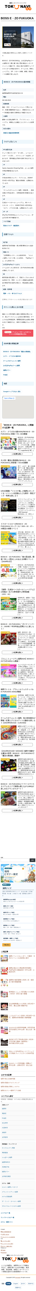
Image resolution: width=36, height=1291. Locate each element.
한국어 (23, 1283)
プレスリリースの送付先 (8, 1237)
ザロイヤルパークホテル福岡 (11, 1206)
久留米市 (5, 1127)
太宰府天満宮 (6, 1176)
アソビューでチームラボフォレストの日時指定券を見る (20, 333)
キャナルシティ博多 (8, 1148)
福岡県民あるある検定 (13, 900)
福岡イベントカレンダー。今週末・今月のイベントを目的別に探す (22, 957)
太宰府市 (5, 1137)
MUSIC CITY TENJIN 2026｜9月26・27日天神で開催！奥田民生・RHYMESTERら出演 (22, 1041)
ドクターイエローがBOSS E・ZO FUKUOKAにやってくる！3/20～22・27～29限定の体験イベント (17, 526)
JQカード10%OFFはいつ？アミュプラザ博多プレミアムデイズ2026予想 (21, 1052)
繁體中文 (18, 1287)
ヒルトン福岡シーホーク (10, 1187)
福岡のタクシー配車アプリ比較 (11, 1090)
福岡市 (4, 1108)
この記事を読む (17, 454)
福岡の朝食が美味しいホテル (10, 1086)
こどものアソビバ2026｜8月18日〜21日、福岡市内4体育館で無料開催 (22, 1016)
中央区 (5, 375)
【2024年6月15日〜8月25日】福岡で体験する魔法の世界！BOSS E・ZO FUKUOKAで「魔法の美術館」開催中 (18, 753)
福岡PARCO (6, 1162)
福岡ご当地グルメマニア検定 (12, 933)
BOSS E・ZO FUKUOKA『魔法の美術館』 (17, 351)
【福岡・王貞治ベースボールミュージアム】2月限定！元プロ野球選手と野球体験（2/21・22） (18, 592)
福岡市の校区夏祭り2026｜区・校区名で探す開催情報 (21, 981)
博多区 (4, 1113)
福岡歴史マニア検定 (11, 920)
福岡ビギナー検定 (8, 907)
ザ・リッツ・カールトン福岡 (11, 1201)
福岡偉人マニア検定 (12, 926)
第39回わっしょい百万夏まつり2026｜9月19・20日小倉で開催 (21, 993)
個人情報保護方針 (6, 1231)
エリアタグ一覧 (5, 1213)
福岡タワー (6, 370)
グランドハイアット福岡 (10, 1192)
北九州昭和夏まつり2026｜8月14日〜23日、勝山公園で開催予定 (22, 1004)
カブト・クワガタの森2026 (12, 356)
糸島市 (4, 1132)
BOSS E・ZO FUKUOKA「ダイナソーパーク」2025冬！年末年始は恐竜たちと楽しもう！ (17, 626)
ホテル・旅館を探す (7, 1246)
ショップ (3, 695)
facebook (4, 1252)
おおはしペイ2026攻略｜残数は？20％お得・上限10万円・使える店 (20, 1064)
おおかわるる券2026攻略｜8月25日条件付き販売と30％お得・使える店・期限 (22, 1029)
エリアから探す (6, 1241)
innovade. (17, 1277)
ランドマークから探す (7, 1243)
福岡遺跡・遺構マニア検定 (12, 939)
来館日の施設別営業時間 (11, 133)
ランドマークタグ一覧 (7, 1217)
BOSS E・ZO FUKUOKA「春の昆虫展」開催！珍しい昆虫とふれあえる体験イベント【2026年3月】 (17, 559)
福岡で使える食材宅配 (8, 1079)
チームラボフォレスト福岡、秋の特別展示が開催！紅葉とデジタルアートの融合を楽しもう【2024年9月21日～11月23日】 (18, 720)
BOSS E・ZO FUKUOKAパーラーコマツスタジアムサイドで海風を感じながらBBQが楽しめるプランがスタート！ (17, 786)
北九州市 (5, 1123)
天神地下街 (5, 1167)
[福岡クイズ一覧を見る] (18, 873)
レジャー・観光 (5, 437)
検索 (2, 857)
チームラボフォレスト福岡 (12, 361)
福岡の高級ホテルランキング (10, 1082)
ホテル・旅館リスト (7, 1222)
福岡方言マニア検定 (10, 913)
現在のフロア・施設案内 (11, 225)
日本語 (8, 1283)
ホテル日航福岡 (7, 1196)
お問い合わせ (5, 1234)
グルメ (3, 792)
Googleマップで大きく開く (12, 391)
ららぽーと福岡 (7, 1157)
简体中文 (31, 1283)
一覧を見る (6, 945)
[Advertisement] (18, 834)
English (16, 1283)
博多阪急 (5, 1152)
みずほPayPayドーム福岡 (11, 365)
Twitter (3, 1250)
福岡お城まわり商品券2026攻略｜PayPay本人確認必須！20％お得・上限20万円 (21, 970)
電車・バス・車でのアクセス (12, 293)
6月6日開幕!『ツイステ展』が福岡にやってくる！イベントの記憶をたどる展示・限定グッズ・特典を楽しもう (18, 493)
